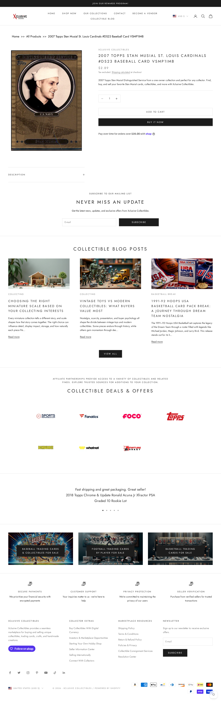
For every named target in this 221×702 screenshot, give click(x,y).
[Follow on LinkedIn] (64, 672)
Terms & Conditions (128, 634)
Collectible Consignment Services (135, 651)
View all (110, 353)
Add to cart (155, 111)
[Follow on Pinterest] (37, 672)
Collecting (16, 294)
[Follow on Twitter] (19, 672)
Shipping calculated (121, 72)
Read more (14, 336)
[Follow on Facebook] (10, 672)
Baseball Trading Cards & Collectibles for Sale (40, 550)
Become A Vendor (145, 13)
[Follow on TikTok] (55, 672)
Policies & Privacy (127, 645)
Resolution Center (127, 656)
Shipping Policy (126, 628)
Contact (120, 13)
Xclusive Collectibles (113, 49)
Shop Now (69, 13)
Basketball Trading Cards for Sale (180, 550)
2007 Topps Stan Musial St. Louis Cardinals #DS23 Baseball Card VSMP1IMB (95, 36)
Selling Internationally (80, 655)
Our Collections (95, 13)
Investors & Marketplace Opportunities (88, 638)
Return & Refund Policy (130, 639)
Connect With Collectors (81, 660)
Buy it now (155, 122)
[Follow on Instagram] (28, 672)
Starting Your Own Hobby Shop (85, 643)
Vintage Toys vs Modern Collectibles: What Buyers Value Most (107, 306)
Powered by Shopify (108, 688)
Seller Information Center (82, 649)
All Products (33, 36)
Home (51, 13)
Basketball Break (163, 294)
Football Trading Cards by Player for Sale (110, 550)
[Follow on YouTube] (46, 672)
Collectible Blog (103, 18)
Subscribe (139, 222)
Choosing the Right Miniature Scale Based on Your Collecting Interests (36, 306)
